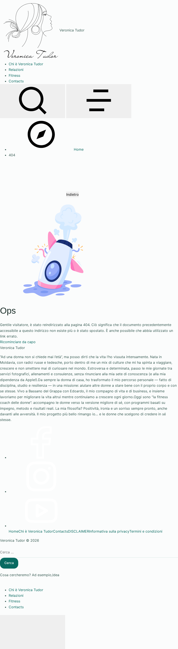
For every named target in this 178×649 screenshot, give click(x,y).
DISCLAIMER (78, 531)
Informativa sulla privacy (109, 531)
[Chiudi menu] (32, 632)
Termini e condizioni (145, 531)
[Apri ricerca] (32, 101)
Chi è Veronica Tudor (35, 531)
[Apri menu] (98, 101)
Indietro (72, 194)
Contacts (60, 531)
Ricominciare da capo (18, 342)
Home (13, 531)
